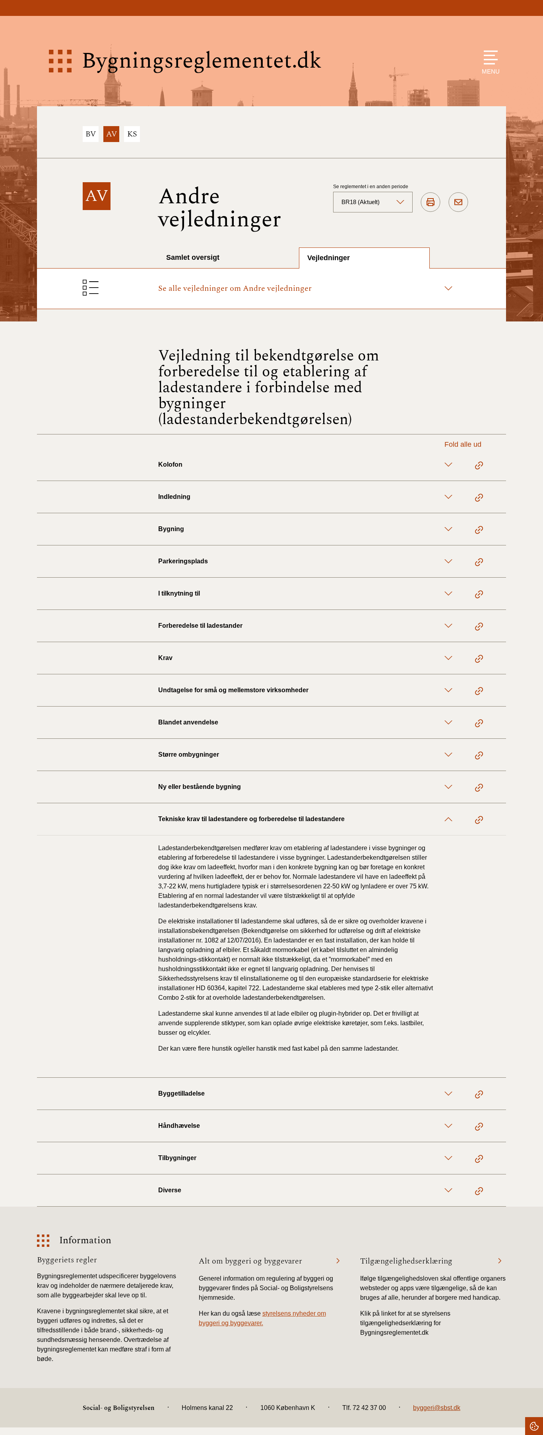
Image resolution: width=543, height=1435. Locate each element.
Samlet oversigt (192, 257)
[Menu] (489, 57)
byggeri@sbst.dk (436, 1407)
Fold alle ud (462, 444)
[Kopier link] (479, 467)
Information (85, 1240)
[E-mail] (458, 202)
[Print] (430, 202)
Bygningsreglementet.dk (201, 61)
